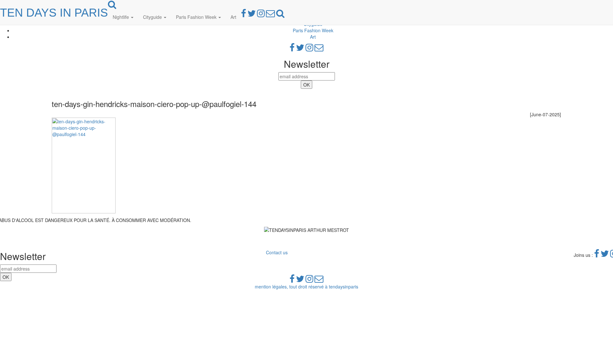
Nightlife (121, 17)
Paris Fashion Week (197, 17)
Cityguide (153, 17)
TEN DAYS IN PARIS (54, 12)
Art (233, 17)
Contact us (277, 252)
